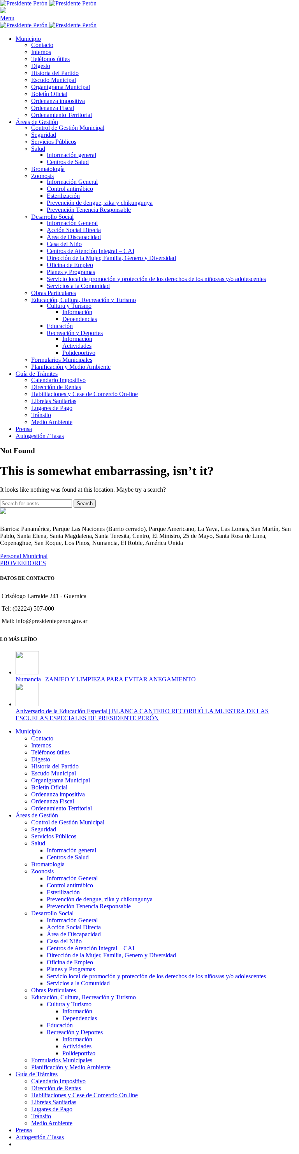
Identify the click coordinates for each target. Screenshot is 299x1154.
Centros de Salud (68, 162)
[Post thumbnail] (27, 672)
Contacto (42, 45)
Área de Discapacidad (74, 237)
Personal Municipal (23, 556)
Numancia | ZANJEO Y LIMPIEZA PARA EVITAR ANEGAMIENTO (106, 679)
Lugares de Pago (51, 408)
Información (77, 312)
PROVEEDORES (23, 563)
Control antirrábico (70, 188)
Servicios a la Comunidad (78, 286)
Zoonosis (42, 176)
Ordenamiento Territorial (61, 115)
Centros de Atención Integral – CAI (90, 251)
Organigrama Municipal (60, 87)
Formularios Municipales (61, 359)
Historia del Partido (55, 73)
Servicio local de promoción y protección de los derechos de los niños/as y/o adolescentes (156, 279)
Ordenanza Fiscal (52, 108)
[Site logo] (24, 3)
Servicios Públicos (53, 141)
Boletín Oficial (49, 94)
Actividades (76, 345)
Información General (72, 181)
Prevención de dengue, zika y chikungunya (100, 202)
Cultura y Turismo (69, 305)
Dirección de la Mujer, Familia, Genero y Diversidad (111, 258)
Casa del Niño (64, 244)
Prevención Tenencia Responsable (89, 209)
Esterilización (63, 195)
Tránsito (41, 415)
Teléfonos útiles (50, 59)
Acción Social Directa (74, 230)
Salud (38, 148)
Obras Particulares (53, 293)
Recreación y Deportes (75, 333)
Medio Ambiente (51, 422)
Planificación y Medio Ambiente (71, 366)
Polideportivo (78, 352)
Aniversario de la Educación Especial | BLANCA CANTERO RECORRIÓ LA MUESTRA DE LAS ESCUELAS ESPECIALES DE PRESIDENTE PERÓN (142, 714)
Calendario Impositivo (58, 380)
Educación (60, 326)
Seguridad (43, 134)
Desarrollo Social (52, 216)
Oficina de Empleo (70, 265)
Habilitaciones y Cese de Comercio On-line (84, 394)
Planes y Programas (71, 272)
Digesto (40, 66)
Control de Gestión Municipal (67, 127)
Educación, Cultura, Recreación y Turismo (83, 300)
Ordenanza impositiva (58, 101)
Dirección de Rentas (56, 387)
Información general (71, 155)
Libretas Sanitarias (53, 401)
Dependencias (79, 319)
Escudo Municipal (53, 80)
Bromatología (48, 169)
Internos (41, 52)
